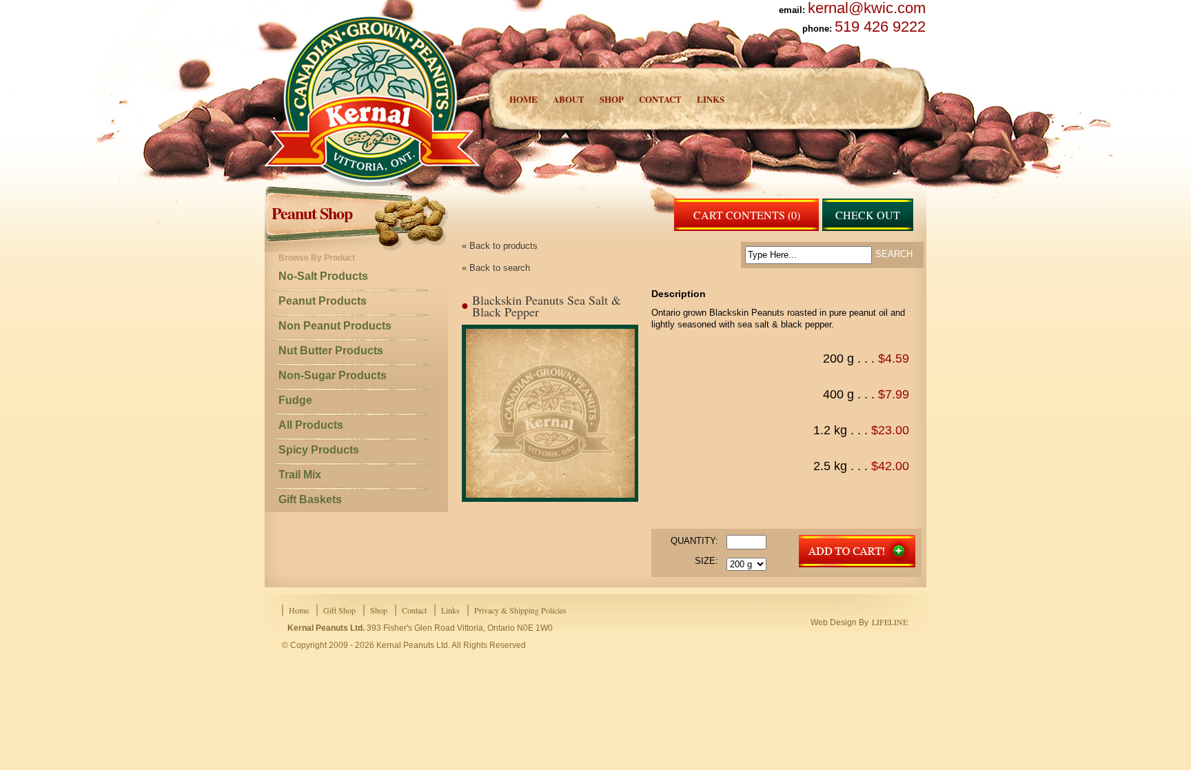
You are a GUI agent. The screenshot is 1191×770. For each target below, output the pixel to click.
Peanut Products (322, 301)
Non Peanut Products (334, 326)
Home (523, 98)
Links (710, 98)
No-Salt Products (323, 276)
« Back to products (500, 246)
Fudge (295, 400)
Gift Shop (339, 610)
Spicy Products (318, 450)
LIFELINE (890, 621)
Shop (612, 98)
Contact (660, 98)
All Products (310, 425)
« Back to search (496, 268)
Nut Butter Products (330, 350)
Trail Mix (299, 474)
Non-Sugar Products (332, 375)
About (568, 98)
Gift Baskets (310, 499)
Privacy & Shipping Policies (520, 610)
